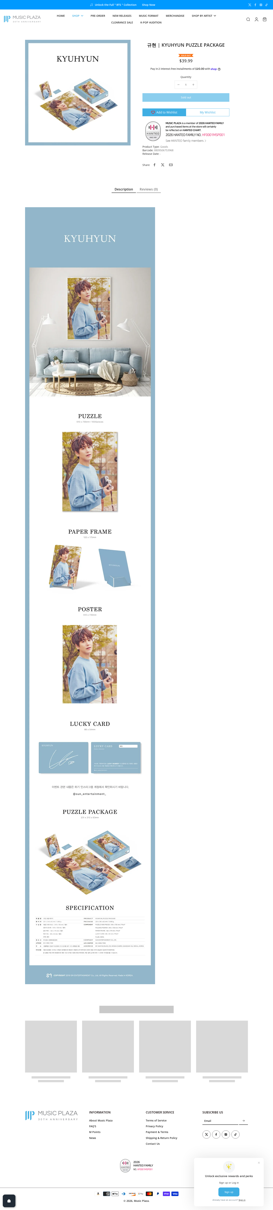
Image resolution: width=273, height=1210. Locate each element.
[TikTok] (266, 5)
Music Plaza (141, 1201)
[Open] (9, 1201)
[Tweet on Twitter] (163, 165)
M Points (94, 1132)
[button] (185, 97)
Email (207, 1121)
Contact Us (153, 1143)
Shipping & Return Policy (161, 1138)
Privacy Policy (154, 1126)
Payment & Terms (157, 1132)
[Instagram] (261, 5)
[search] (248, 19)
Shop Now (148, 5)
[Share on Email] (171, 165)
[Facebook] (255, 5)
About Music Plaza (101, 1120)
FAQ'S (92, 1126)
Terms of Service (156, 1120)
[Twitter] (250, 5)
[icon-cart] (264, 19)
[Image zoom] (78, 92)
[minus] (178, 85)
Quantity (186, 77)
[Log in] (256, 19)
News (92, 1138)
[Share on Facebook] (154, 165)
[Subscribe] (243, 1121)
